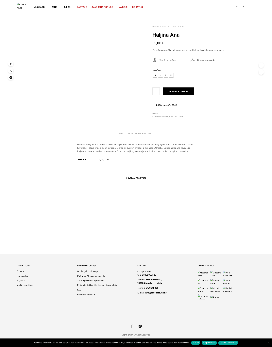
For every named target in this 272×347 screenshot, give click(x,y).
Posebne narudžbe (86, 294)
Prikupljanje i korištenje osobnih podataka (97, 285)
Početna (155, 27)
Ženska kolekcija (169, 27)
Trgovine (21, 280)
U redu (196, 342)
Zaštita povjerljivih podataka (90, 280)
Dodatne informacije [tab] (139, 133)
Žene (54, 7)
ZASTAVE (82, 7)
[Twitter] (10, 70)
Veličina (157, 70)
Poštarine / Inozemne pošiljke (91, 276)
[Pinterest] (10, 77)
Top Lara (52, 239)
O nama (20, 271)
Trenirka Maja (190, 239)
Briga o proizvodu (206, 59)
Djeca (67, 7)
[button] (235, 6)
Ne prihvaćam (209, 342)
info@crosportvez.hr (155, 292)
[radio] (155, 75)
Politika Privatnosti (228, 342)
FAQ (79, 289)
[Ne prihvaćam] (268, 342)
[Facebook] (10, 63)
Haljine (181, 27)
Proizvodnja (22, 276)
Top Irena (98, 239)
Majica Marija (145, 239)
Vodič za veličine (168, 59)
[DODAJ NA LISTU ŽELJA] (68, 231)
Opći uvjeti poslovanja (87, 271)
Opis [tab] (121, 133)
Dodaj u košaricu (178, 91)
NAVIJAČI (123, 7)
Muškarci (39, 7)
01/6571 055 (152, 287)
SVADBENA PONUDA (102, 7)
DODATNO (137, 7)
